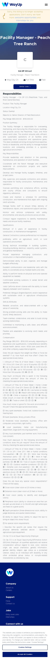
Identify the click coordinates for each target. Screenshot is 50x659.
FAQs (8, 601)
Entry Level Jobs (12, 614)
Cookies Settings (25, 647)
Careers (9, 590)
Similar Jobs (24, 86)
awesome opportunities (26, 18)
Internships (10, 617)
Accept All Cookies (25, 654)
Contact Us (10, 604)
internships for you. (25, 20)
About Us (9, 588)
